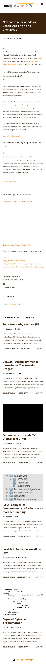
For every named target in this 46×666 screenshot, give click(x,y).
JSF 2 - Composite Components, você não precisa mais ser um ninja (23, 508)
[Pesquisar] (36, 4)
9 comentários (23, 577)
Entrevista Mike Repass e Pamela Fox (16, 245)
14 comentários (23, 393)
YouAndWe (27, 61)
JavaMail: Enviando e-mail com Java (23, 551)
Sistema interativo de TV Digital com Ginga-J (19, 436)
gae (22, 277)
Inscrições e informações (12, 136)
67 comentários (23, 348)
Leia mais (39, 348)
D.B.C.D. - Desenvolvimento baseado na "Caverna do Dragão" (20, 365)
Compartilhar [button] (9, 287)
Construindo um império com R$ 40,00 (17, 201)
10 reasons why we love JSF (21, 324)
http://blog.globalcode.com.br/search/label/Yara (21, 264)
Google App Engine (11, 280)
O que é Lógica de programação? (14, 621)
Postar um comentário (12, 304)
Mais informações (9, 182)
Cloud (17, 277)
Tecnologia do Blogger (24, 660)
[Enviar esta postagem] (4, 284)
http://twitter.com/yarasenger (14, 261)
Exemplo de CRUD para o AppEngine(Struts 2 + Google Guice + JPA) (23, 224)
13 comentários (23, 647)
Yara (22, 280)
